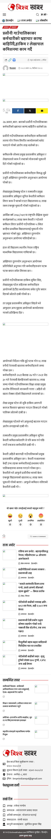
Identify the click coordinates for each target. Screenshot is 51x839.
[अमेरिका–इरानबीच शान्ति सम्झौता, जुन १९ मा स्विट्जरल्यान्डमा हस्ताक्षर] (41, 720)
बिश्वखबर (13, 68)
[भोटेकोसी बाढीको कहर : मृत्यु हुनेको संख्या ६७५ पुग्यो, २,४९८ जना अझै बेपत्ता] (9, 660)
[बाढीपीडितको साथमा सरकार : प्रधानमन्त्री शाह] (9, 573)
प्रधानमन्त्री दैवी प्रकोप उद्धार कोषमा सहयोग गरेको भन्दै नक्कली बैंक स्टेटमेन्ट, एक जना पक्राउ (32, 626)
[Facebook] (18, 110)
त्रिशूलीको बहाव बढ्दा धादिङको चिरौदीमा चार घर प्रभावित (32, 644)
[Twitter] (30, 110)
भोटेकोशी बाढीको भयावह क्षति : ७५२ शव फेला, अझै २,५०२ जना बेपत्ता (32, 606)
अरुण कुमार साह (25, 835)
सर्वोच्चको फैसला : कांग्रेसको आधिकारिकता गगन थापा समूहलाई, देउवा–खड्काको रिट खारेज (16, 689)
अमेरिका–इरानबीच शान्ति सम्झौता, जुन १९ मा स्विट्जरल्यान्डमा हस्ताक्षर (17, 719)
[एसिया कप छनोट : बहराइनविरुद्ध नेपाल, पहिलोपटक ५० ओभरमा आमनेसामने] (9, 555)
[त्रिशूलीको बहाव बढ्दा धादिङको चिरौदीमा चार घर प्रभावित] (9, 645)
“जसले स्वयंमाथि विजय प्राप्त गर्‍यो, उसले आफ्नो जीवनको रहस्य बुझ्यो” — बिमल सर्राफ (31, 588)
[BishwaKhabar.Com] (25, 7)
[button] (5, 14)
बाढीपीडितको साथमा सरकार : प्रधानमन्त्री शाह (31, 571)
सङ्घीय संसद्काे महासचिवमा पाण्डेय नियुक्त (16, 733)
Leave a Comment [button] (39, 536)
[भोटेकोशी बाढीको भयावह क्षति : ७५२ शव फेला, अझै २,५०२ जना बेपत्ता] (9, 605)
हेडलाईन (14, 27)
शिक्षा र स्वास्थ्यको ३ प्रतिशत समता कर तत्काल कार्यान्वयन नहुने (17, 705)
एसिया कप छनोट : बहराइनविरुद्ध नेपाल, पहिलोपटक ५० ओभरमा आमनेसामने (33, 555)
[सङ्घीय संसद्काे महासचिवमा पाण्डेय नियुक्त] (41, 734)
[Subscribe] (42, 110)
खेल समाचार (25, 563)
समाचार (6, 27)
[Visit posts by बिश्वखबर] (5, 68)
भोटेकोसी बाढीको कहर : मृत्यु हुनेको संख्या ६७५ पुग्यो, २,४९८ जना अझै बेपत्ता (32, 660)
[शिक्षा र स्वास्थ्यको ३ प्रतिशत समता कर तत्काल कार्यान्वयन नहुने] (41, 706)
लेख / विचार (25, 596)
